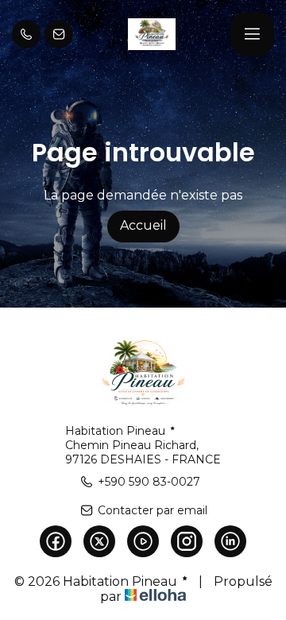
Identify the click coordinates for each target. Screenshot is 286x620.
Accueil (143, 225)
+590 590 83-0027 (149, 482)
